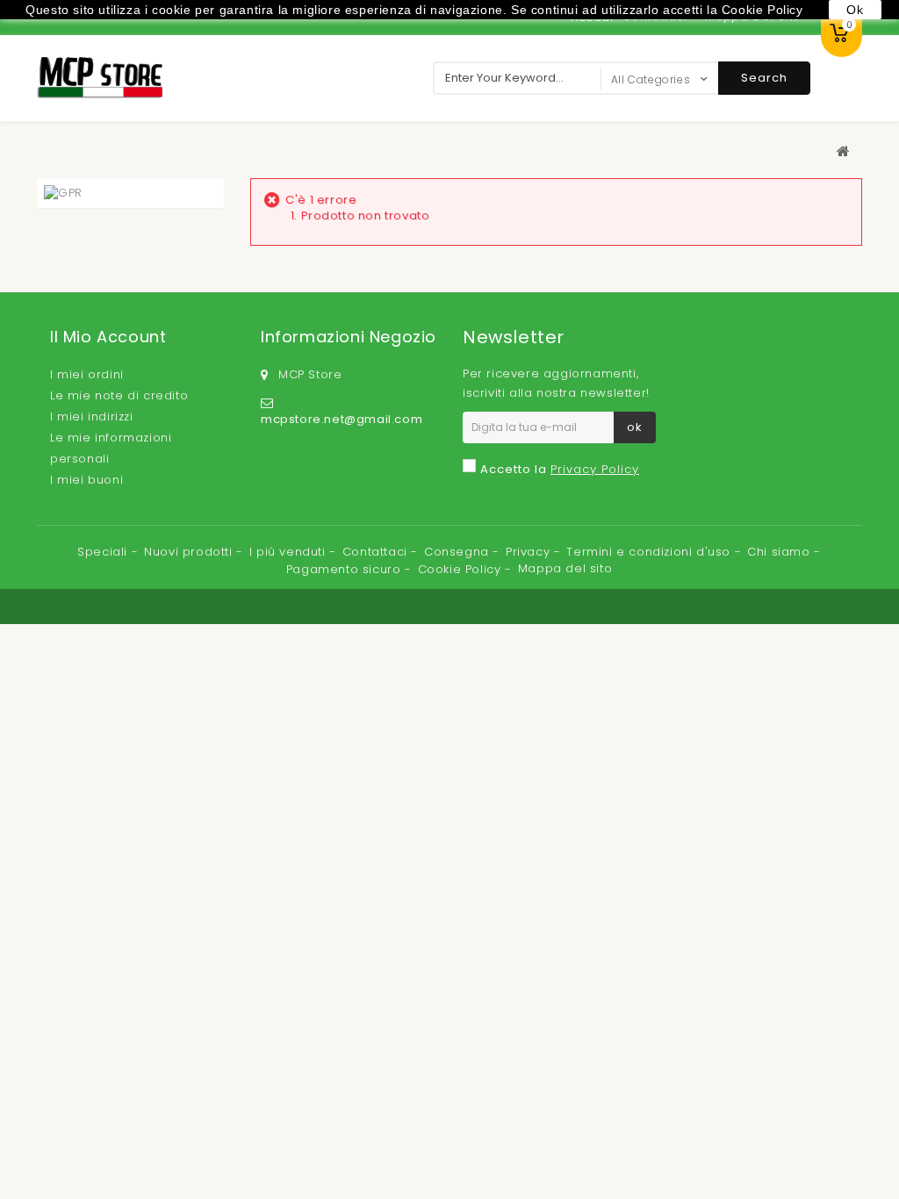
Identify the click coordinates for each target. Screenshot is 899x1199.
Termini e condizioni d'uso (650, 551)
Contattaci (377, 551)
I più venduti (289, 551)
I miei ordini (87, 374)
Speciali (104, 551)
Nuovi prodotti (190, 551)
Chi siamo (780, 551)
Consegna (458, 551)
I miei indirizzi (91, 416)
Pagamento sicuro (345, 569)
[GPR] (63, 192)
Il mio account (108, 337)
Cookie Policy (461, 569)
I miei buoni (86, 479)
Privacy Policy (594, 469)
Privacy (530, 551)
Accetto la (559, 469)
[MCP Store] (99, 77)
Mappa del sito (565, 568)
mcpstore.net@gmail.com (341, 419)
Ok (854, 10)
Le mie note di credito (119, 395)
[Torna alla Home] (844, 151)
